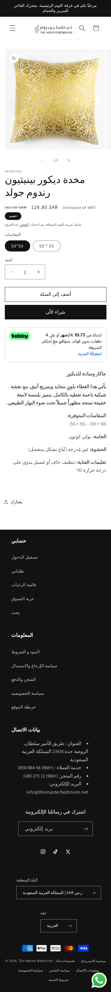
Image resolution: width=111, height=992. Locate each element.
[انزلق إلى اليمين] (68, 160)
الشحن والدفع (23, 679)
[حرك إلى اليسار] (42, 160)
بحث (15, 612)
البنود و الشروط (25, 651)
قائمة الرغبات (23, 584)
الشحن (24, 224)
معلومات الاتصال (87, 970)
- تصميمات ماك (64, 961)
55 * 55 (46, 246)
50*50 (17, 246)
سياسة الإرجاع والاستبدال (34, 665)
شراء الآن (55, 312)
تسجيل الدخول (24, 557)
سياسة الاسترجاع (93, 961)
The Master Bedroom (36, 961)
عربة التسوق (22, 598)
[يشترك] (85, 829)
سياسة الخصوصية (30, 970)
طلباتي (17, 571)
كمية (9, 259)
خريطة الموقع (23, 707)
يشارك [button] (16, 501)
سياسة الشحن (59, 970)
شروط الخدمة (59, 980)
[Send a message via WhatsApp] (99, 980)
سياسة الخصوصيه (27, 693)
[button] (12, 28)
